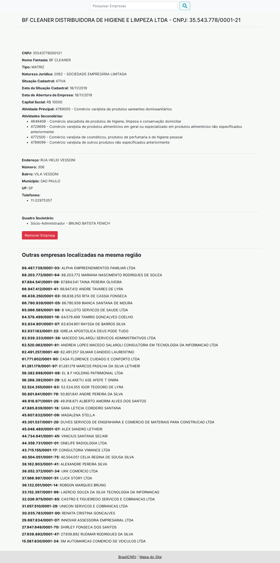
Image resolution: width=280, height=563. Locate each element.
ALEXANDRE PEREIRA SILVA (64, 464)
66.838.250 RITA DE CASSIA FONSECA (74, 296)
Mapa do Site (151, 557)
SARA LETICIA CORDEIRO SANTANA (71, 408)
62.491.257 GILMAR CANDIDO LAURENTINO (78, 352)
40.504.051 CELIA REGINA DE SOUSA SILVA (78, 457)
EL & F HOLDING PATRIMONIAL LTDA (72, 373)
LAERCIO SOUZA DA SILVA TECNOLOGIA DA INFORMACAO (90, 492)
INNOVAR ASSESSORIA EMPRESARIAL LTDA (77, 520)
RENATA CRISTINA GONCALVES (68, 513)
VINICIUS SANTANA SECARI (65, 436)
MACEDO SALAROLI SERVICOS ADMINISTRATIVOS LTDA (89, 338)
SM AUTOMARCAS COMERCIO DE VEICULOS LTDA (84, 541)
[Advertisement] (140, 40)
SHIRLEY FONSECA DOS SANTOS (69, 527)
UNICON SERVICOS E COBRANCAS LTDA (75, 506)
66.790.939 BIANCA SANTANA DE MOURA (77, 303)
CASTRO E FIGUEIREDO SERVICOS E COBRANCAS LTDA (88, 499)
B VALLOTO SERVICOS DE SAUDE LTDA (75, 310)
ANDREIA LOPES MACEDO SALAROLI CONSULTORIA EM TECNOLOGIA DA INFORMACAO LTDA (120, 345)
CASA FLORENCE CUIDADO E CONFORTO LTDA (81, 359)
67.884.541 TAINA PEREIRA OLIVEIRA (72, 282)
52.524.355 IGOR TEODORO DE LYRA (72, 387)
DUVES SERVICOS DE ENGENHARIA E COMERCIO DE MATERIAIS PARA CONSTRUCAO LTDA (118, 422)
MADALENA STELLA (58, 415)
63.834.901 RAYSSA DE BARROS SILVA (74, 324)
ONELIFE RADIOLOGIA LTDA (64, 443)
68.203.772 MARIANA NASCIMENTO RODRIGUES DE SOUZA (92, 275)
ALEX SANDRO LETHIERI (62, 429)
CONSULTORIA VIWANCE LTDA (66, 450)
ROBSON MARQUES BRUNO (64, 485)
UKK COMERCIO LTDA (60, 471)
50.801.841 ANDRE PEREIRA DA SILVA (72, 394)
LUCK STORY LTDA (57, 478)
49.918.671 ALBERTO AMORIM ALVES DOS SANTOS (84, 401)
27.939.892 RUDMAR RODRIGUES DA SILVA (77, 534)
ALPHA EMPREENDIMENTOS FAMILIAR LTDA (78, 268)
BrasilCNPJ (127, 557)
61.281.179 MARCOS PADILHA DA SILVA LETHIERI (81, 366)
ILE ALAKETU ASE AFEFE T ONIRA (70, 380)
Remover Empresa (40, 235)
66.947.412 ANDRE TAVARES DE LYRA (72, 289)
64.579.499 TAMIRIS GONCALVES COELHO (77, 317)
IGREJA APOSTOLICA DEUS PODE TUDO (75, 331)
